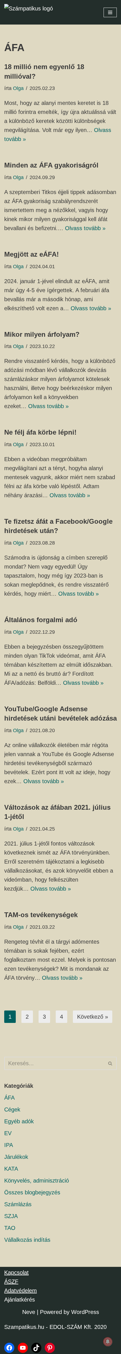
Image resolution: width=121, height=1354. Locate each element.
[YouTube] (23, 1348)
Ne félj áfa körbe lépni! (40, 432)
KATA (11, 1169)
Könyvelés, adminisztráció (36, 1180)
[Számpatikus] (32, 12)
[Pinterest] (50, 1348)
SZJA (11, 1216)
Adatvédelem (20, 1290)
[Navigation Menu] (110, 12)
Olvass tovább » (85, 228)
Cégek (12, 1109)
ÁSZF (11, 1281)
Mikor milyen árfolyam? (42, 334)
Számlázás (18, 1204)
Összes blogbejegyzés (32, 1192)
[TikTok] (36, 1348)
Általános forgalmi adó (40, 620)
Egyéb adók (19, 1121)
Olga (18, 88)
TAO (9, 1228)
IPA (8, 1145)
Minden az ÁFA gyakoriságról (51, 165)
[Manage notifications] (107, 1341)
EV (8, 1133)
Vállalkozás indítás (27, 1240)
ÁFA (9, 1098)
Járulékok (16, 1157)
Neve (28, 1312)
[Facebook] (9, 1348)
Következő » (92, 1017)
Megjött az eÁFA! (31, 254)
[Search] (110, 1063)
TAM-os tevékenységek (41, 915)
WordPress (85, 1312)
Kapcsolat (16, 1272)
